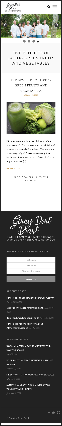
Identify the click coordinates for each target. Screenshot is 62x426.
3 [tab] (33, 41)
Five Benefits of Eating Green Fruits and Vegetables (31, 85)
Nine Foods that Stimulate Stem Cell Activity (30, 297)
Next (56, 25)
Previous (5, 25)
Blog (17, 177)
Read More (14, 168)
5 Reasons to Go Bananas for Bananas (30, 374)
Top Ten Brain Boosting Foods (23, 317)
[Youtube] (53, 412)
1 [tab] (24, 42)
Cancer (28, 177)
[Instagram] (58, 412)
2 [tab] (28, 41)
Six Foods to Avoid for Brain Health (25, 307)
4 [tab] (37, 41)
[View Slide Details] (31, 26)
